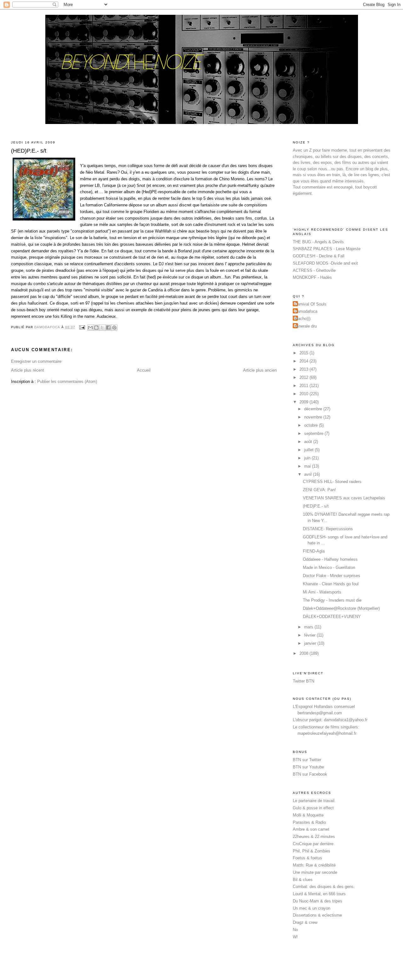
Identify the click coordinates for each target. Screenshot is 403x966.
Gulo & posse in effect (313, 808)
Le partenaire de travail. (314, 800)
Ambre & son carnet (311, 829)
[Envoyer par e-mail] (90, 327)
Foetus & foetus (307, 858)
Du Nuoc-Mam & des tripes (317, 901)
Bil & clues (303, 879)
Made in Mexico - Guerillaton (329, 567)
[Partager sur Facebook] (108, 327)
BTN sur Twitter (307, 759)
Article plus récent (27, 370)
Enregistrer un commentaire (36, 361)
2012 (304, 377)
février (310, 635)
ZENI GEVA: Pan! (319, 489)
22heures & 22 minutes (314, 836)
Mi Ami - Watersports (322, 592)
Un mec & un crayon (311, 908)
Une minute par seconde (315, 872)
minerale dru (305, 326)
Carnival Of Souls (310, 304)
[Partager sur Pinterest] (114, 327)
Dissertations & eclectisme (317, 915)
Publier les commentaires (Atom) (67, 381)
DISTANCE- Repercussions (328, 528)
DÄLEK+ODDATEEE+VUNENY (332, 616)
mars (309, 627)
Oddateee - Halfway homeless (330, 559)
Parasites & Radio (309, 822)
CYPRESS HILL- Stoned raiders (332, 481)
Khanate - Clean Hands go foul (331, 583)
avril (308, 474)
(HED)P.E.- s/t (316, 506)
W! (295, 937)
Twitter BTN (303, 681)
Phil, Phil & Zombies (311, 851)
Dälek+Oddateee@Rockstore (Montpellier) (341, 608)
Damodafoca (305, 311)
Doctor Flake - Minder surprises (331, 575)
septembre (314, 433)
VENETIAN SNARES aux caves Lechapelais (344, 498)
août (308, 441)
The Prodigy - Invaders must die (332, 600)
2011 (304, 385)
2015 (304, 353)
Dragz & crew (305, 922)
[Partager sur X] (102, 327)
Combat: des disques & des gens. (324, 886)
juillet (309, 449)
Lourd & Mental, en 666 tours (319, 893)
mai (308, 466)
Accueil (143, 370)
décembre (313, 409)
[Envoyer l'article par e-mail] (82, 327)
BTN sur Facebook (310, 774)
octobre (311, 425)
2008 (304, 653)
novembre (313, 417)
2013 (304, 369)
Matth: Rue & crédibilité (314, 865)
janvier (310, 643)
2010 (304, 393)
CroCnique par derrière (313, 843)
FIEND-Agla (314, 551)
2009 (304, 402)
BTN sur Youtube (308, 767)
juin (308, 458)
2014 (304, 361)
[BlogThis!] (96, 327)
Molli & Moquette (308, 815)
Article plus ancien (260, 370)
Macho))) (302, 318)
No (295, 929)
